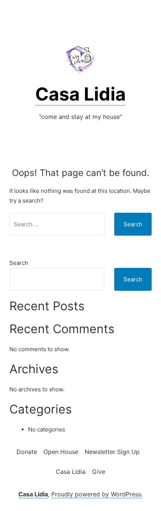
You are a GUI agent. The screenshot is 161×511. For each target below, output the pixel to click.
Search (18, 262)
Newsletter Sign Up (112, 451)
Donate (26, 451)
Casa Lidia (80, 94)
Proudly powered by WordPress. (97, 494)
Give (98, 471)
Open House (60, 451)
